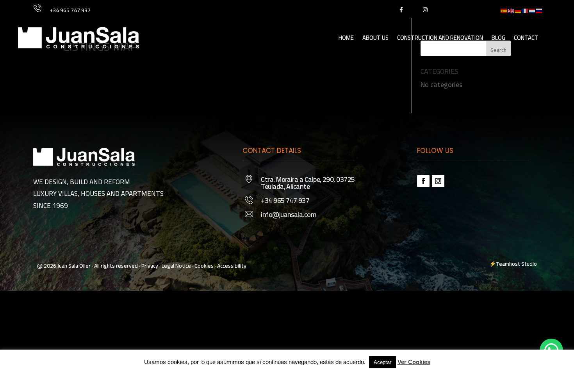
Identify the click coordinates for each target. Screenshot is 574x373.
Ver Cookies (414, 362)
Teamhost (508, 264)
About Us (375, 37)
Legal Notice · (176, 266)
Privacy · (150, 266)
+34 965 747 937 (70, 10)
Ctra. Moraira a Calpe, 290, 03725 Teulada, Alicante (308, 183)
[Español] (504, 10)
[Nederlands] (532, 10)
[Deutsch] (518, 10)
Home (346, 37)
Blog (498, 37)
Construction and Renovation (440, 37)
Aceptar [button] (382, 362)
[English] (511, 10)
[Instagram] (425, 9)
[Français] (525, 10)
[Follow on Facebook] (423, 181)
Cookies (204, 266)
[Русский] (539, 10)
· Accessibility (230, 266)
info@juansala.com (288, 214)
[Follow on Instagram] (438, 181)
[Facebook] (401, 9)
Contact (526, 37)
